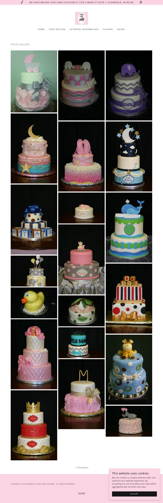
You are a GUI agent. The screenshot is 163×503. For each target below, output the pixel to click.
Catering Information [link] (84, 29)
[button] (81, 467)
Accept (134, 494)
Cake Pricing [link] (57, 29)
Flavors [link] (108, 29)
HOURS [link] (121, 29)
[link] (81, 18)
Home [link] (41, 29)
